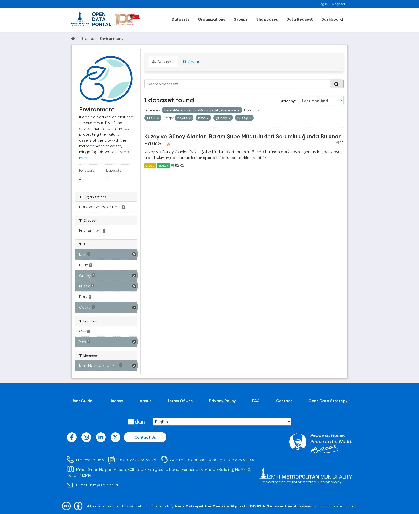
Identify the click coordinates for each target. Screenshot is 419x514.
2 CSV (150, 165)
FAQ (256, 400)
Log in (323, 4)
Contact (284, 400)
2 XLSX (163, 165)
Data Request (299, 19)
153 (101, 459)
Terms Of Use (180, 400)
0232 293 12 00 (241, 459)
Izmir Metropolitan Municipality (206, 505)
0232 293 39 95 (141, 459)
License (116, 400)
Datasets (180, 19)
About (193, 61)
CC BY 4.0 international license (281, 505)
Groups (241, 19)
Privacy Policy (222, 400)
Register (338, 4)
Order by (287, 100)
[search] (337, 83)
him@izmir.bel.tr (104, 484)
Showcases (267, 19)
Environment (111, 38)
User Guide (81, 400)
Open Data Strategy (328, 400)
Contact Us (145, 437)
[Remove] (238, 110)
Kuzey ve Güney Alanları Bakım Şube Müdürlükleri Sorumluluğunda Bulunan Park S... (243, 140)
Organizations (211, 19)
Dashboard (332, 19)
